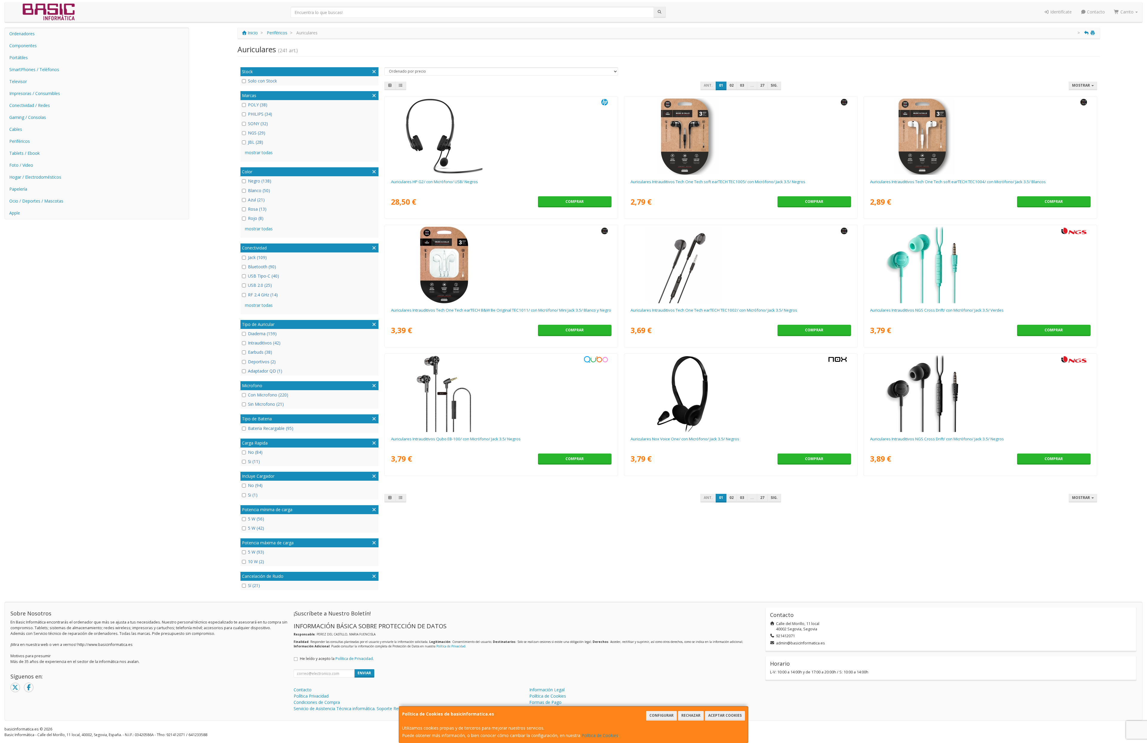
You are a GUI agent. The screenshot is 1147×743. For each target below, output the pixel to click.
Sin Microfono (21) (266, 404)
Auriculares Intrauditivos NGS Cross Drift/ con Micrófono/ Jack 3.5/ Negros (937, 439)
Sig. (774, 85)
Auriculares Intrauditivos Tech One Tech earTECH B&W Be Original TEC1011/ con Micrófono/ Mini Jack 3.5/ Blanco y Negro (501, 310)
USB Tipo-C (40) (263, 276)
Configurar (661, 715)
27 (762, 85)
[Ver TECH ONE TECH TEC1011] (501, 265)
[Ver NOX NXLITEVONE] (740, 394)
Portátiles (18, 57)
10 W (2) (256, 561)
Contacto (1095, 12)
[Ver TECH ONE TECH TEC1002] (740, 265)
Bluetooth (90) (262, 266)
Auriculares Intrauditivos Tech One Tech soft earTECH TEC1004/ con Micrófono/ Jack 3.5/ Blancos (958, 181)
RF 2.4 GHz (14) (263, 295)
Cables (15, 129)
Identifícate (1060, 12)
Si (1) (252, 495)
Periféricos (19, 141)
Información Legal (547, 690)
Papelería (18, 189)
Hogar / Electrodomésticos (35, 177)
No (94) (255, 485)
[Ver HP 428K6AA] (501, 136)
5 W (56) (256, 519)
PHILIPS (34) (260, 114)
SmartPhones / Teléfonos (34, 69)
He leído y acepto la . (337, 658)
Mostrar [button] (1081, 85)
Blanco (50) (259, 190)
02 (731, 85)
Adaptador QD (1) (265, 371)
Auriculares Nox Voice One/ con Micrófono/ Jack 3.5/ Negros (685, 439)
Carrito (1127, 12)
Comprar (574, 201)
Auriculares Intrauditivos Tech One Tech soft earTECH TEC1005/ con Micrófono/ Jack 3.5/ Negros (718, 181)
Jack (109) (257, 257)
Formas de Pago (545, 702)
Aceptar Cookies (725, 715)
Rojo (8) (255, 218)
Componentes (23, 45)
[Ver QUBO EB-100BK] (501, 394)
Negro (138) (259, 181)
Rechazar (690, 715)
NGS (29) (256, 133)
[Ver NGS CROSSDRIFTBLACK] (980, 394)
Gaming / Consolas (27, 117)
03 (742, 85)
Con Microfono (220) (268, 395)
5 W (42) (256, 528)
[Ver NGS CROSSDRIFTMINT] (980, 265)
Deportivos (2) (262, 361)
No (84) (255, 452)
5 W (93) (256, 552)
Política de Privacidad (450, 646)
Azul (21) (256, 200)
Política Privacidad (311, 696)
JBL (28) (255, 142)
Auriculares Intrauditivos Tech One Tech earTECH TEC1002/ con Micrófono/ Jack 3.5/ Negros (714, 310)
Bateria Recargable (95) (270, 428)
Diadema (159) (262, 333)
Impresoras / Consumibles (34, 93)
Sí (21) (254, 585)
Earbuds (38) (260, 352)
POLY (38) (257, 105)
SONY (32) (258, 123)
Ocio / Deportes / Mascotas (36, 201)
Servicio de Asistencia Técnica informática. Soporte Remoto (351, 708)
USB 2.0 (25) (260, 285)
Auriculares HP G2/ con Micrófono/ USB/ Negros (434, 181)
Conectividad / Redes (29, 105)
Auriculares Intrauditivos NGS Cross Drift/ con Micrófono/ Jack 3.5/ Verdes (937, 310)
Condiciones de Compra (317, 702)
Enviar (364, 672)
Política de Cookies (600, 735)
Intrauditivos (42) (264, 343)
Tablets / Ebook (24, 153)
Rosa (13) (257, 209)
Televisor (18, 81)
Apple (14, 213)
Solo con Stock (262, 81)
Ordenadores (22, 33)
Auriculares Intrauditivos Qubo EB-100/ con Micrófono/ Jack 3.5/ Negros (456, 439)
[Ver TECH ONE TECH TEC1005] (740, 136)
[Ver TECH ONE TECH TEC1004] (980, 136)
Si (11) (254, 461)
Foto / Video (21, 165)
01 (721, 85)
